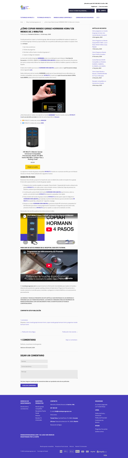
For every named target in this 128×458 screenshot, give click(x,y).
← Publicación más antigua (27, 332)
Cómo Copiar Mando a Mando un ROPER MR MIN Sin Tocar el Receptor (99, 74)
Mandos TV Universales (38, 419)
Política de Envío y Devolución (100, 414)
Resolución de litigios (56, 425)
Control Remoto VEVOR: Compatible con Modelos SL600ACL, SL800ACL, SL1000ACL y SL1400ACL (99, 63)
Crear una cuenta (103, 6)
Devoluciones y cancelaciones (24, 408)
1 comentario (24, 320)
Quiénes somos (99, 431)
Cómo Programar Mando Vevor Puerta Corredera (99, 53)
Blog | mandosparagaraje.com (33, 22)
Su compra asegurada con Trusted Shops (101, 406)
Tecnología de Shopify (42, 451)
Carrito (103, 11)
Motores (37, 416)
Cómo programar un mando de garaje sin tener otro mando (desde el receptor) (100, 33)
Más (97, 17)
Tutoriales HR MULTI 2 (27, 17)
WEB (42, 123)
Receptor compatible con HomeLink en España (99, 82)
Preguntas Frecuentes (101, 429)
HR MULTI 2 (47, 75)
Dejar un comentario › (72, 340)
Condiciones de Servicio (99, 421)
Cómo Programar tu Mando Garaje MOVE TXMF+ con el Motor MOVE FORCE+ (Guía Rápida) (99, 44)
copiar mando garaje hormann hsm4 (57, 322)
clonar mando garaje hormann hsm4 (36, 322)
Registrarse (94, 6)
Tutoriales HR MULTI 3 (44, 17)
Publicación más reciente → (70, 332)
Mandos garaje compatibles (63, 17)
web (31, 70)
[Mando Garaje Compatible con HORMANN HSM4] (49, 96)
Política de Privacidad (101, 418)
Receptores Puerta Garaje (61, 446)
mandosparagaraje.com (30, 451)
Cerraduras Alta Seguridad (85, 17)
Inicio (21, 22)
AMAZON (43, 120)
